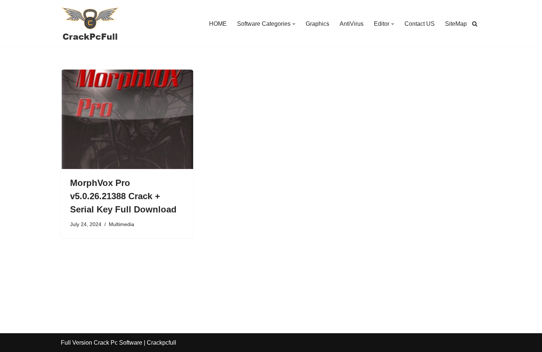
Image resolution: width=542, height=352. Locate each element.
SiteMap (456, 24)
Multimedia (121, 224)
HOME (218, 24)
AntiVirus (352, 24)
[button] (293, 23)
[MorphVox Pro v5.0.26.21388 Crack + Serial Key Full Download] (127, 119)
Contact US (419, 24)
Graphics (317, 24)
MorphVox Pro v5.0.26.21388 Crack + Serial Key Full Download (123, 196)
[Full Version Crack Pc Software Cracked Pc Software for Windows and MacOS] (90, 24)
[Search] (474, 24)
